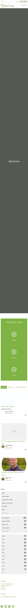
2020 (14, 556)
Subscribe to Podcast (20, 387)
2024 (14, 542)
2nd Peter (4, 506)
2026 (14, 536)
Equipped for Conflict (7, 499)
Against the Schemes (7, 503)
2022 (14, 549)
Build (3, 493)
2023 (14, 546)
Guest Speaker (14, 528)
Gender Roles (5, 496)
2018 (14, 562)
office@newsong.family (10, 596)
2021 (14, 552)
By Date (4, 387)
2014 (14, 569)
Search (17, 1)
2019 (14, 559)
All (2, 572)
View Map (3, 589)
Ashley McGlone (14, 521)
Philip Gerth (14, 524)
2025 (14, 539)
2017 (14, 566)
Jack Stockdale (14, 518)
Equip (3, 509)
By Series (10, 387)
